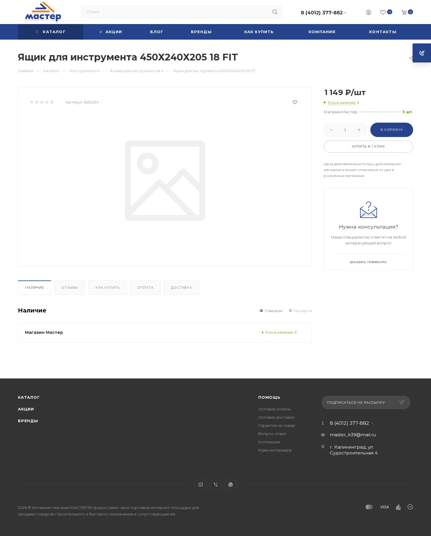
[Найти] (275, 12)
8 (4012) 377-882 (322, 13)
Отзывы (69, 287)
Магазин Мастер (44, 332)
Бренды (28, 420)
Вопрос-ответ (272, 433)
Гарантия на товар (276, 425)
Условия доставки (276, 417)
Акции (26, 409)
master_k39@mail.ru (353, 434)
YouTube (200, 484)
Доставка (181, 287)
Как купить (108, 287)
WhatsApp (230, 484)
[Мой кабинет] (368, 13)
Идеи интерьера (274, 450)
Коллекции (269, 441)
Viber (215, 484)
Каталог (29, 397)
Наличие (34, 287)
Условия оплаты (274, 409)
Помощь (269, 397)
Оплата (145, 287)
